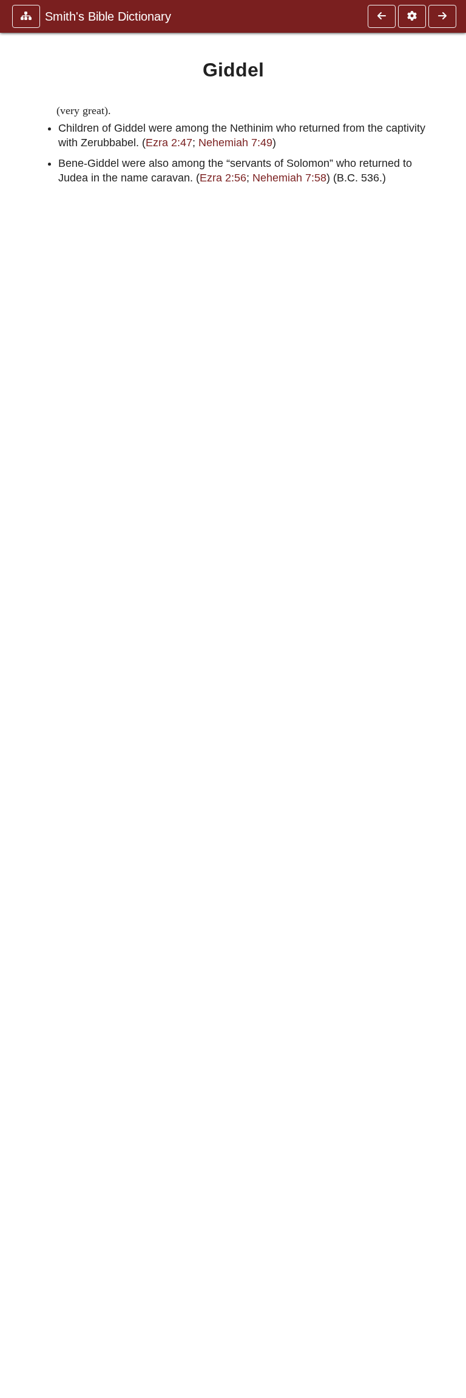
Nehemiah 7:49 (235, 143)
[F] (382, 16)
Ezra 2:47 (169, 143)
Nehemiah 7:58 (289, 178)
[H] (442, 16)
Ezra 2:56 (223, 178)
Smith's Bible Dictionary (108, 16)
